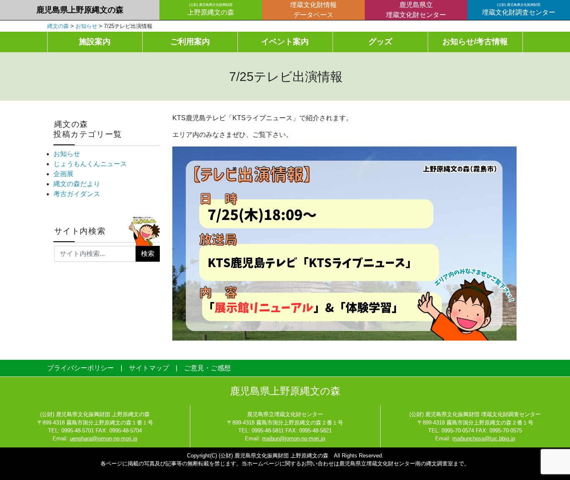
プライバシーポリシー (80, 367)
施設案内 (95, 41)
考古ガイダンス (76, 193)
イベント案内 (285, 41)
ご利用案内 (190, 41)
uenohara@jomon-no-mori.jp (103, 438)
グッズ (380, 41)
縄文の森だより (76, 183)
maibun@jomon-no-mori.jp (293, 438)
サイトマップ (149, 367)
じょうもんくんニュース (90, 163)
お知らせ (66, 153)
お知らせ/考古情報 (475, 41)
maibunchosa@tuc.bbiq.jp (483, 438)
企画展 (63, 173)
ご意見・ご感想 (207, 367)
